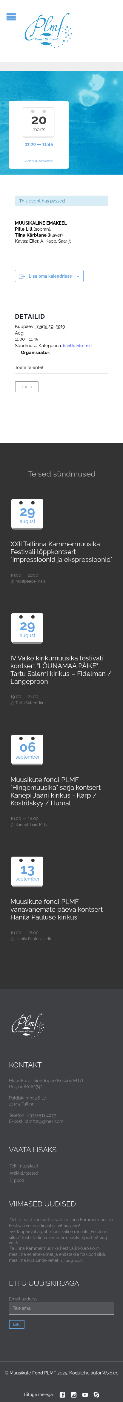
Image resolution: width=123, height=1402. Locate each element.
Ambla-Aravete (39, 161)
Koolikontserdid (77, 346)
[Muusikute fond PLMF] (49, 31)
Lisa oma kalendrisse (50, 276)
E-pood (17, 1180)
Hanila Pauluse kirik (33, 939)
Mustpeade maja (30, 581)
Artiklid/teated (24, 1173)
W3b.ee (110, 1373)
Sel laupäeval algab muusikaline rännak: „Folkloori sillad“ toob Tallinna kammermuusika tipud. (58, 1234)
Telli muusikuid (24, 1166)
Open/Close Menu (11, 16)
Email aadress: (23, 1299)
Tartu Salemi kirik (31, 703)
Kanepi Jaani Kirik (31, 824)
